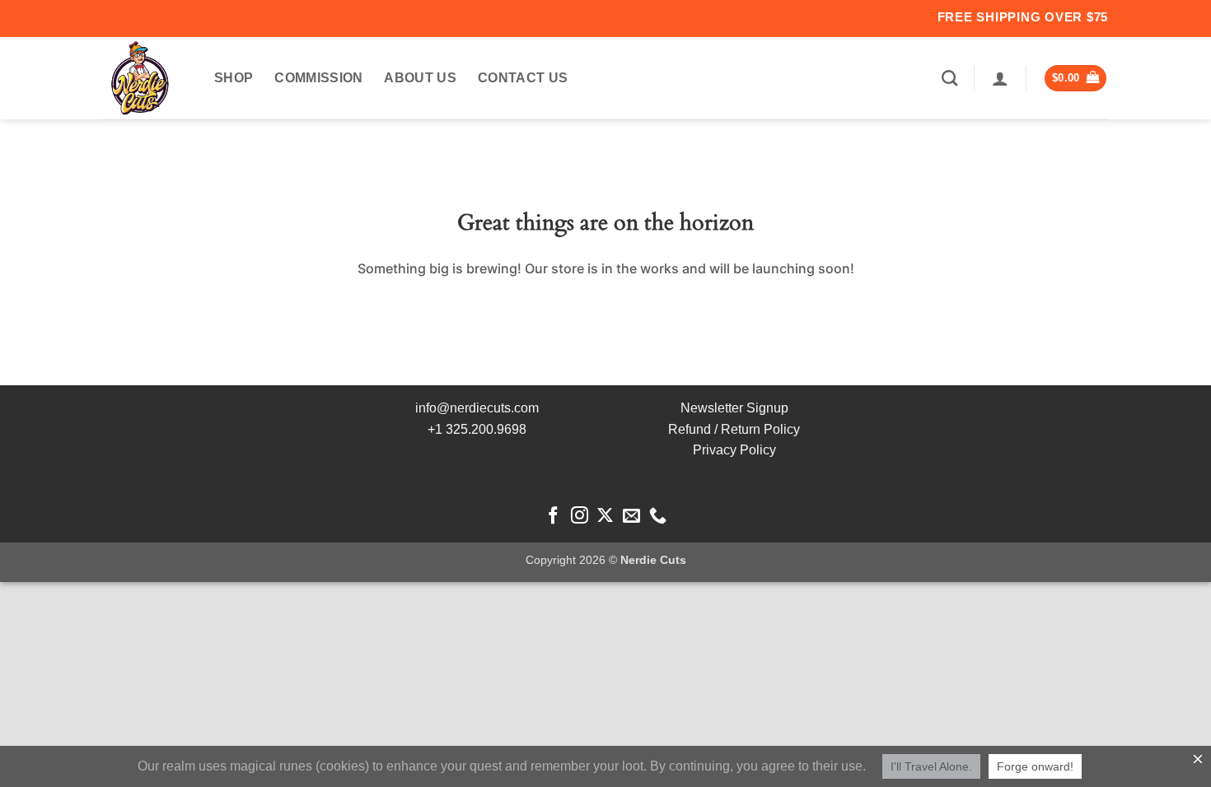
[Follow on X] (605, 516)
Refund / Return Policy (734, 429)
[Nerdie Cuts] (146, 78)
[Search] (949, 77)
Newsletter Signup (734, 408)
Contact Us (523, 78)
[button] (1000, 78)
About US (420, 78)
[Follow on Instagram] (579, 516)
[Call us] (657, 516)
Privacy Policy (734, 450)
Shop (233, 78)
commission (318, 78)
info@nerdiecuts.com (477, 408)
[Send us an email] (631, 516)
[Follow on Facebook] (553, 516)
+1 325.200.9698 (477, 429)
